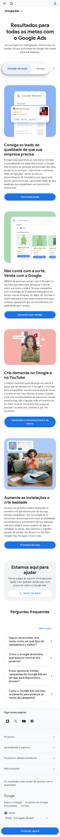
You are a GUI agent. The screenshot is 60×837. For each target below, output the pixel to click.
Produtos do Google (36, 802)
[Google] (9, 796)
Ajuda (12, 812)
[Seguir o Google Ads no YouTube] (23, 721)
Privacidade (10, 806)
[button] (30, 641)
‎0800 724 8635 (30, 593)
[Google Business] (11, 3)
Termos (25, 806)
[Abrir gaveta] (4, 3)
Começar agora (30, 831)
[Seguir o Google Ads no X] (15, 721)
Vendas (40, 68)
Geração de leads (17, 68)
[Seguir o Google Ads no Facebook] (32, 721)
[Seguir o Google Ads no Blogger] (7, 721)
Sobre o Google (13, 802)
